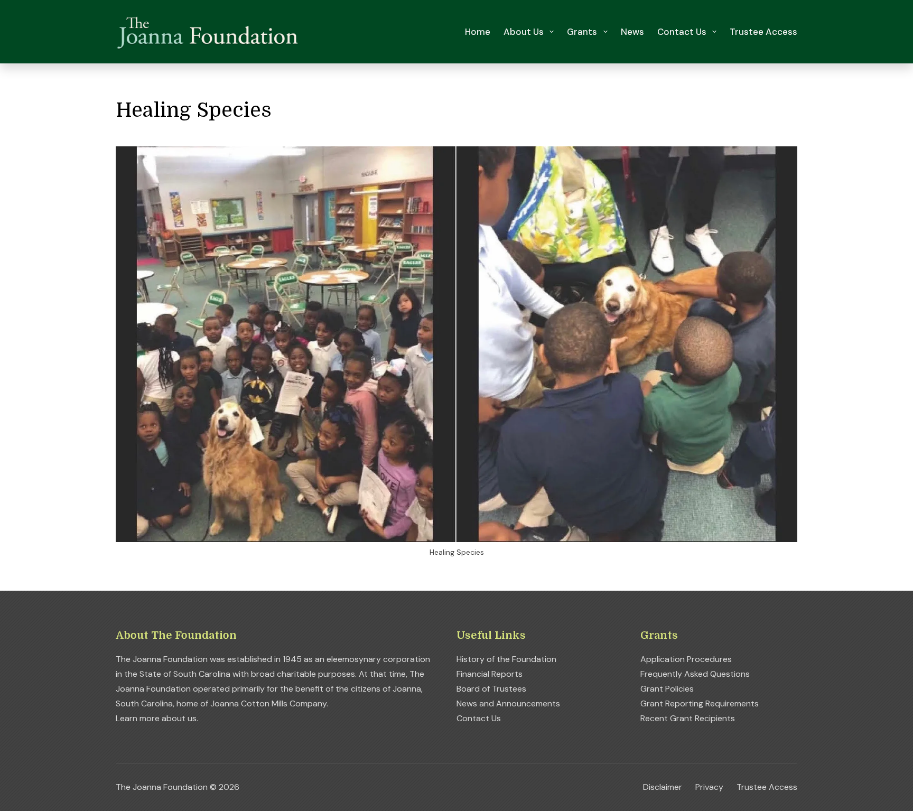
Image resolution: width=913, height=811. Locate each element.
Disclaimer (662, 787)
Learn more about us (156, 718)
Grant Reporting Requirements (699, 703)
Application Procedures (686, 659)
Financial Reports (489, 673)
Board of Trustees (491, 688)
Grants (582, 32)
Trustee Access (763, 32)
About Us (524, 32)
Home (477, 32)
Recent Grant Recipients (687, 718)
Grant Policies (667, 688)
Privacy (709, 787)
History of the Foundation (506, 659)
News (632, 32)
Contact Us (681, 32)
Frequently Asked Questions (695, 673)
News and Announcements (508, 703)
